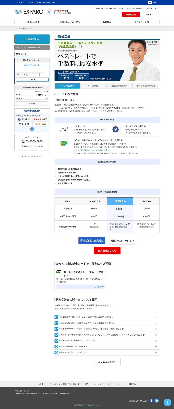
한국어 (155, 2)
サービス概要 (93, 86)
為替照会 (32, 103)
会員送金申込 (32, 39)
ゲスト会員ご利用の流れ (145, 86)
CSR (86, 384)
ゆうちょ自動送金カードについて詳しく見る (91, 150)
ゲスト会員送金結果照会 (135, 8)
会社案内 (41, 384)
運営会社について (152, 8)
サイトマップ (98, 384)
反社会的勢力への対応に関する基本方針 (65, 384)
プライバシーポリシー (116, 384)
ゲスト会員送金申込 (32, 47)
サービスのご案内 (67, 86)
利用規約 (132, 384)
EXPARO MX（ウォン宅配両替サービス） (109, 8)
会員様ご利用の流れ (119, 86)
